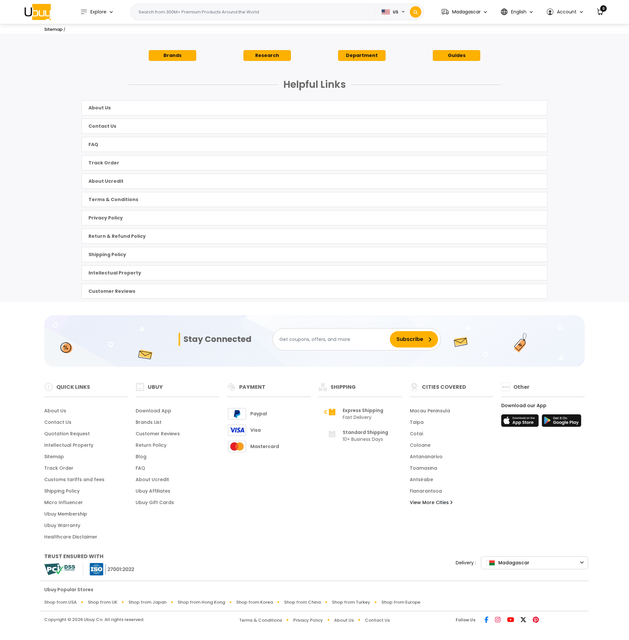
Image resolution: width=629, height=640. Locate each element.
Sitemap (54, 456)
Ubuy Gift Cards (155, 502)
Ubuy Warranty (62, 525)
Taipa (417, 422)
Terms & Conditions (113, 199)
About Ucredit (106, 181)
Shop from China (302, 602)
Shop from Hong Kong (201, 602)
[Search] (415, 12)
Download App (153, 410)
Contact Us (102, 126)
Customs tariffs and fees (74, 479)
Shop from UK (102, 602)
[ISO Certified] (109, 569)
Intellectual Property (114, 273)
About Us (99, 107)
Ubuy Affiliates (153, 491)
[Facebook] (486, 620)
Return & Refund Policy (117, 236)
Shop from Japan (147, 602)
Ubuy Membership (65, 514)
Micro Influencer (63, 502)
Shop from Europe (400, 602)
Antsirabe (421, 479)
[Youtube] (511, 620)
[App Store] (521, 422)
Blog (141, 456)
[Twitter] (523, 620)
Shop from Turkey (351, 602)
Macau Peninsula (430, 410)
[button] (464, 12)
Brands (172, 55)
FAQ (93, 144)
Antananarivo (426, 456)
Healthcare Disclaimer (70, 537)
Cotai (416, 433)
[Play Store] (561, 422)
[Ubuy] (38, 12)
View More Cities (430, 502)
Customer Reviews (111, 291)
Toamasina (423, 468)
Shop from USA (60, 602)
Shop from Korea (254, 602)
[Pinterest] (536, 620)
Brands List (149, 422)
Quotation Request (67, 433)
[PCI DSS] (59, 569)
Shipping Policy (107, 254)
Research (267, 55)
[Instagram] (497, 620)
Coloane (420, 445)
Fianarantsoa (426, 491)
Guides (457, 55)
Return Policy (151, 445)
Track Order (103, 163)
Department (362, 55)
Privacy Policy (105, 218)
